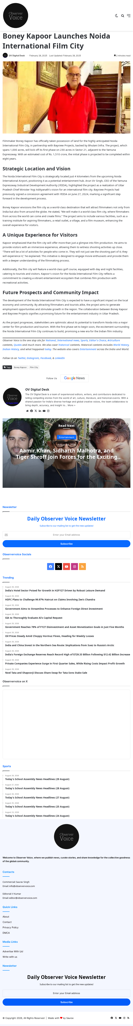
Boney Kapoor (20, 367)
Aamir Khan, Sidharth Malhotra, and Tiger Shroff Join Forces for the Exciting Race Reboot (66, 456)
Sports (84, 340)
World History (121, 344)
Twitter (21, 358)
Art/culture (114, 340)
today (48, 349)
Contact (7, 922)
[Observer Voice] (16, 15)
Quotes (18, 344)
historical (64, 344)
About (6, 916)
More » (71, 405)
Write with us (10, 956)
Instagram (33, 358)
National (51, 340)
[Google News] (74, 378)
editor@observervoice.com (23, 897)
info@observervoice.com (22, 886)
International (65, 340)
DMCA (6, 932)
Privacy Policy (11, 927)
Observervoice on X (15, 681)
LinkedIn (60, 358)
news (76, 340)
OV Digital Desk (17, 55)
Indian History (11, 349)
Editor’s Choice (97, 340)
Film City (34, 367)
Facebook (45, 358)
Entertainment (88, 349)
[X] (36, 411)
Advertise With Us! (13, 951)
